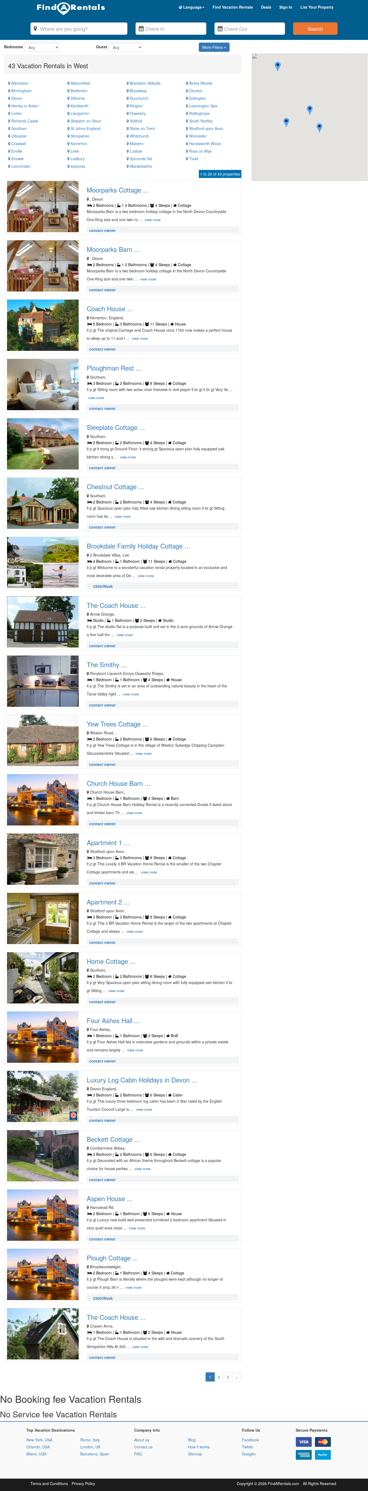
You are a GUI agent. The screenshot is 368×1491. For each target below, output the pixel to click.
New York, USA (39, 1439)
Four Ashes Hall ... (113, 1020)
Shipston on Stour (85, 121)
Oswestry (137, 113)
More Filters (213, 47)
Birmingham (21, 90)
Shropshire (79, 136)
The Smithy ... (107, 664)
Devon (16, 98)
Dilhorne (77, 98)
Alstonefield (80, 83)
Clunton (195, 90)
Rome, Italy (90, 1439)
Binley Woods (200, 83)
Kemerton (78, 143)
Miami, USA (36, 1453)
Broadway (138, 90)
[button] (319, 128)
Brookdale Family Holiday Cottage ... (138, 545)
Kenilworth (79, 105)
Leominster (20, 166)
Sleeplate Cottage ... (116, 427)
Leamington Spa (202, 105)
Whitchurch (139, 136)
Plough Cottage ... (112, 1257)
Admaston (19, 83)
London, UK (90, 1446)
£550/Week (103, 586)
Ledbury (77, 158)
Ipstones (77, 166)
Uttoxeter (18, 136)
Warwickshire (140, 166)
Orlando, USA (38, 1446)
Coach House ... (110, 308)
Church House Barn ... (118, 783)
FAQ (138, 1453)
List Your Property (317, 7)
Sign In (285, 7)
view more (153, 219)
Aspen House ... (110, 1198)
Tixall (193, 158)
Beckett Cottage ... (113, 1139)
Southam (18, 128)
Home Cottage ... (111, 961)
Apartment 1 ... (108, 842)
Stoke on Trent (142, 128)
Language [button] (192, 7)
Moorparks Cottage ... (118, 189)
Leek (74, 151)
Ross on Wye (200, 151)
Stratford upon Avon (205, 128)
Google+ (249, 1453)
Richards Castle (24, 121)
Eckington (197, 98)
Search (315, 28)
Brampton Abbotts (145, 83)
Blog (192, 1439)
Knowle (17, 158)
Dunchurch (138, 98)
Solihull (135, 121)
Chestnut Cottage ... (115, 486)
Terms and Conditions (49, 1483)
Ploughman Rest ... (114, 367)
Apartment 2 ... (108, 901)
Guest (101, 46)
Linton (16, 113)
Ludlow (135, 151)
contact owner (102, 230)
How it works (199, 1446)
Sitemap (195, 1453)
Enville (16, 151)
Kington (136, 105)
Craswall (18, 143)
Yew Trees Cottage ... (117, 723)
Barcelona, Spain (94, 1453)
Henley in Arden (24, 105)
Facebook (250, 1439)
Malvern (136, 143)
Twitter (247, 1446)
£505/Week (103, 1298)
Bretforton (79, 90)
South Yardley (200, 121)
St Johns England (85, 128)
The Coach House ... (116, 605)
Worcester (197, 136)
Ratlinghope (199, 113)
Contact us (143, 1446)
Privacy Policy (83, 1483)
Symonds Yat (140, 158)
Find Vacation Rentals (233, 7)
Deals (266, 7)
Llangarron (79, 113)
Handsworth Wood (204, 143)
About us (141, 1439)
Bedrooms (13, 46)
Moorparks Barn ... (113, 249)
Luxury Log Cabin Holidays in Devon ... (142, 1079)
